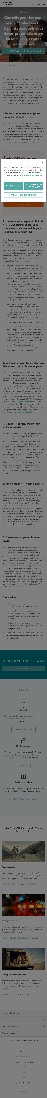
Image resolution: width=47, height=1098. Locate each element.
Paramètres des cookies (23, 195)
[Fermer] (42, 162)
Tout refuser (13, 186)
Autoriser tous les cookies (34, 185)
